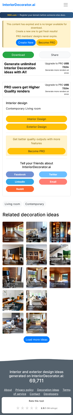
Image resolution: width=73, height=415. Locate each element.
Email (53, 181)
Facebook (20, 174)
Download (18, 55)
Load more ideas (36, 339)
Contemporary (34, 204)
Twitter (53, 174)
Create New (25, 42)
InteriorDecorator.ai (19, 5)
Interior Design (36, 119)
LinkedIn (20, 181)
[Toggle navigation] (65, 4)
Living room (12, 204)
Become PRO (47, 42)
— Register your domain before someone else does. (36, 15)
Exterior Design (37, 126)
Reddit (20, 189)
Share (54, 55)
